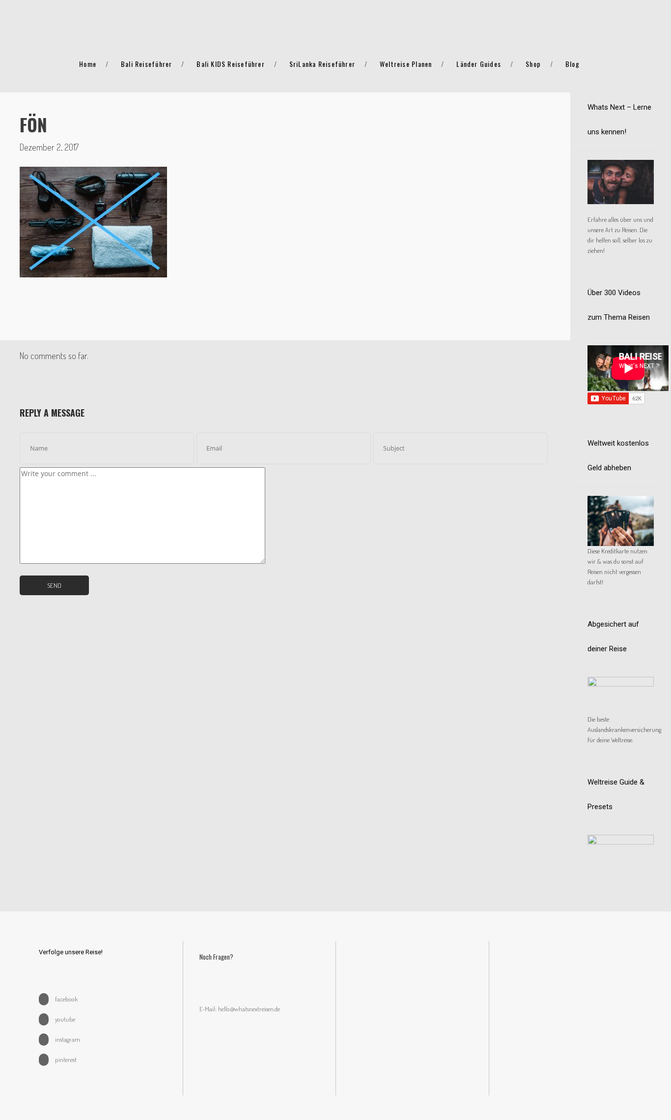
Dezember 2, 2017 (49, 147)
